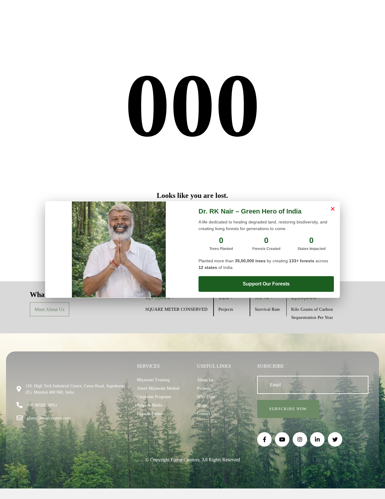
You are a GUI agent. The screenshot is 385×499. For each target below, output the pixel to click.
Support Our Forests (266, 283)
